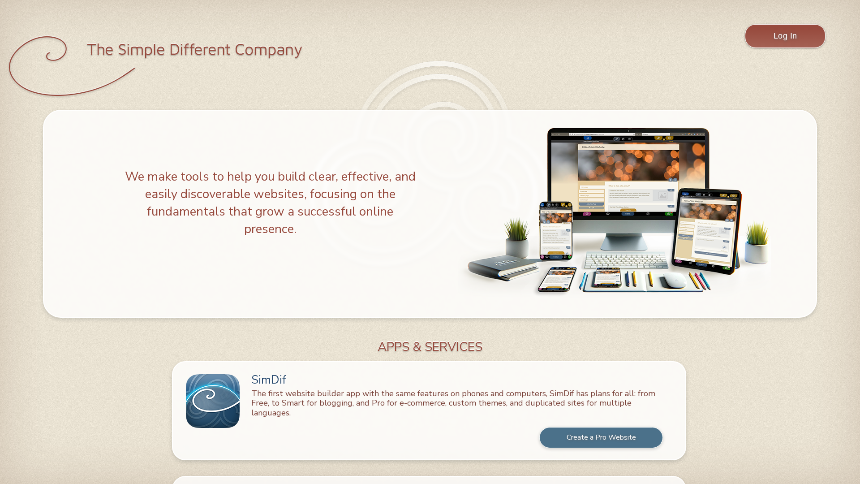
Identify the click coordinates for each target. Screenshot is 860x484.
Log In (785, 35)
